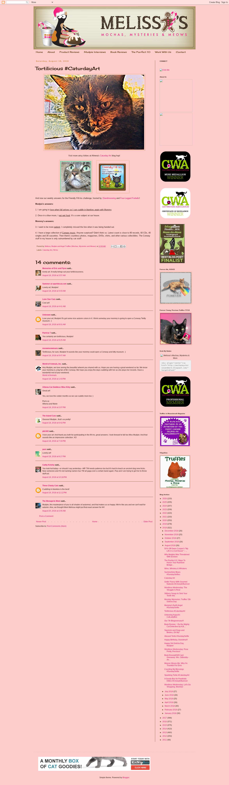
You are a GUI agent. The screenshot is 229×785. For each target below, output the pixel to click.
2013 (164, 732)
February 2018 (171, 710)
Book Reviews (118, 52)
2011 (164, 740)
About (51, 52)
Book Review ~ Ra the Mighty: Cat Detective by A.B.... (177, 625)
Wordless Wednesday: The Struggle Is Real (175, 588)
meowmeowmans (50, 348)
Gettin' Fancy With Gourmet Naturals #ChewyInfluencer (177, 583)
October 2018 (171, 538)
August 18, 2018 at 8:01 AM (54, 324)
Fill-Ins (55, 250)
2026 (164, 498)
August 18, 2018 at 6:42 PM (54, 423)
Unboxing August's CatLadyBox (172, 616)
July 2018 (169, 691)
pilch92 (45, 431)
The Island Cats (49, 416)
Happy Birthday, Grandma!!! (176, 640)
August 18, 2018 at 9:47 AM (54, 355)
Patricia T (46, 333)
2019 (164, 524)
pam (44, 449)
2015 (164, 725)
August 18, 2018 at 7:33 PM (54, 441)
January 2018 (171, 713)
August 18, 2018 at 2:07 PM (54, 407)
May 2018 (169, 699)
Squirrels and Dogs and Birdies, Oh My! (174, 631)
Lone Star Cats (49, 299)
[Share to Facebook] (121, 246)
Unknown (46, 315)
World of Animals (49, 375)
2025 (164, 502)
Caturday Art (105, 155)
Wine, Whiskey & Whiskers (175, 568)
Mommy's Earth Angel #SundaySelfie (173, 606)
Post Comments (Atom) (56, 526)
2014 (164, 729)
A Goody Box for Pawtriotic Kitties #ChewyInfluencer (176, 680)
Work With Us (163, 52)
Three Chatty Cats (50, 486)
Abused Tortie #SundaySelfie (176, 636)
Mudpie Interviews (95, 52)
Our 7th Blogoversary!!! (174, 621)
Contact (181, 52)
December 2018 (172, 531)
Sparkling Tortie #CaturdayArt (176, 675)
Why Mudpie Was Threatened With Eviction (176, 555)
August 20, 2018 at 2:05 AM (54, 511)
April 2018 (169, 702)
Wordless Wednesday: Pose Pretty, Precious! (176, 650)
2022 (164, 513)
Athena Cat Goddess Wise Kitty (56, 387)
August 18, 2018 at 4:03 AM (54, 291)
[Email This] (112, 246)
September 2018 (172, 542)
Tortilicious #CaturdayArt (174, 611)
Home (39, 52)
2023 (164, 509)
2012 (164, 736)
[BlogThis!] (115, 246)
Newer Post (41, 522)
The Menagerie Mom (51, 501)
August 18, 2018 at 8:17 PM (54, 456)
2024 (164, 506)
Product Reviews (69, 52)
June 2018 (169, 695)
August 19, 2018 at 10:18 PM (54, 477)
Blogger (126, 777)
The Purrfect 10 (140, 52)
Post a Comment (46, 516)
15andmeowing (109, 198)
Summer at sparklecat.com (54, 284)
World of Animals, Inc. (52, 364)
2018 (164, 528)
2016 (164, 721)
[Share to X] (118, 246)
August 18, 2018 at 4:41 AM (54, 306)
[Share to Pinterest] (124, 246)
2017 (164, 718)
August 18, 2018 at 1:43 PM (54, 379)
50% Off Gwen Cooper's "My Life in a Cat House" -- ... (176, 549)
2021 (164, 517)
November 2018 (172, 534)
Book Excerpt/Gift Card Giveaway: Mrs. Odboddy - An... (176, 657)
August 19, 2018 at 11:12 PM (54, 493)
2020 (164, 520)
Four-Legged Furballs (129, 198)
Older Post (147, 522)
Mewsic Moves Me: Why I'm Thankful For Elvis (175, 664)
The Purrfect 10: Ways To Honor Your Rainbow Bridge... (174, 562)
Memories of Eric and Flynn (54, 268)
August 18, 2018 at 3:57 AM (54, 275)
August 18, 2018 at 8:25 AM (54, 340)
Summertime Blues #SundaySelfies (172, 573)
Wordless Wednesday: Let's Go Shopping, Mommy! (177, 686)
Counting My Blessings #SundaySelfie (174, 670)
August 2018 (170, 545)
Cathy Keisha (48, 465)
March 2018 (170, 706)
